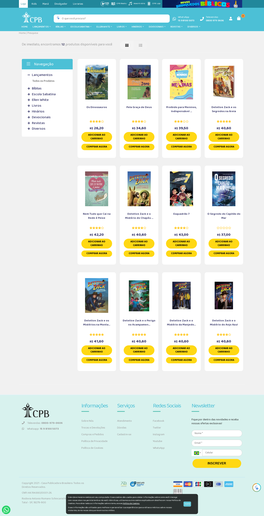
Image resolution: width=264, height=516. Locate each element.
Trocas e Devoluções (93, 428)
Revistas (175, 27)
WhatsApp (159, 448)
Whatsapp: (43, 429)
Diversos (193, 27)
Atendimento (124, 421)
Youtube (157, 441)
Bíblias (60, 27)
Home (24, 27)
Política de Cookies (92, 448)
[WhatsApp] (6, 510)
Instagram (158, 434)
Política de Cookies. (131, 503)
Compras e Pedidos (92, 434)
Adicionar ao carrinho (96, 137)
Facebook (158, 421)
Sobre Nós (87, 421)
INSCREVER (217, 463)
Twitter (157, 428)
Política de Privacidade (94, 441)
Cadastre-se (124, 434)
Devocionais (156, 27)
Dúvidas (121, 428)
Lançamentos (41, 27)
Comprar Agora (96, 147)
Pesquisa (33, 33)
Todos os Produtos (43, 81)
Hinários (137, 27)
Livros (121, 27)
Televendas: (45, 423)
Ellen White (103, 27)
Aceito (187, 504)
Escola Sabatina (80, 27)
